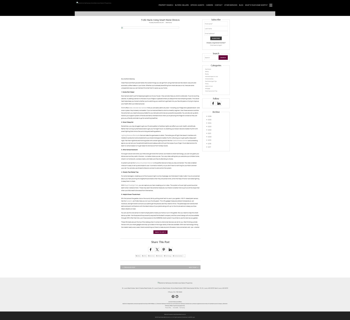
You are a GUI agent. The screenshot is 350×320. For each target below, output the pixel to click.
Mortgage (207, 88)
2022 (209, 130)
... (184, 256)
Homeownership (178, 256)
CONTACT (218, 5)
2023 (209, 126)
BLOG (241, 5)
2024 (209, 123)
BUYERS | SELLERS (182, 5)
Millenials (159, 256)
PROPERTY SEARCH (166, 5)
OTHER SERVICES (230, 5)
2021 (209, 133)
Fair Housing (182, 307)
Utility (144, 256)
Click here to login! (216, 45)
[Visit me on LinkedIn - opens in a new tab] (218, 103)
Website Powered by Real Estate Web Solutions (175, 314)
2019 (209, 140)
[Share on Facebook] (150, 249)
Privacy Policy (168, 307)
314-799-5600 (177, 292)
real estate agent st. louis (211, 76)
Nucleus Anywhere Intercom (144, 163)
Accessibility (175, 307)
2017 (209, 147)
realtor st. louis (209, 86)
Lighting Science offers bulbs (130, 135)
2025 (209, 120)
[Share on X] (157, 249)
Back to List (160, 232)
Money (207, 83)
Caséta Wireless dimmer (180, 140)
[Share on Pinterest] (163, 249)
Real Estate (208, 69)
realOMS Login (191, 317)
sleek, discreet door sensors (138, 108)
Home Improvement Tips (211, 91)
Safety (138, 256)
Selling (207, 71)
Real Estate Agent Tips (211, 81)
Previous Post (129, 267)
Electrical (151, 256)
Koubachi (129, 201)
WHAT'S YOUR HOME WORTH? (256, 5)
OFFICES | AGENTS (197, 5)
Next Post (193, 267)
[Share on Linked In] (170, 249)
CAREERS (209, 5)
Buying (207, 74)
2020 (209, 137)
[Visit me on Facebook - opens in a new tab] (213, 103)
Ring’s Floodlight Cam (131, 185)
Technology (168, 256)
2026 (209, 116)
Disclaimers (184, 317)
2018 (209, 144)
